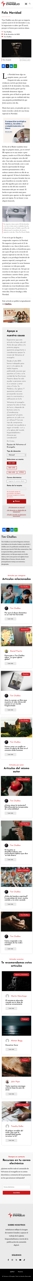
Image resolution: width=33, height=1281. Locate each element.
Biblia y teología (23, 779)
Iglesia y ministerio (21, 974)
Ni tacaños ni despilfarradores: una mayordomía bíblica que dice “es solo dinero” (16, 852)
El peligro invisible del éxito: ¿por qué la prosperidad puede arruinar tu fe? (14, 1133)
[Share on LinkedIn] (11, 66)
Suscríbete (16, 1193)
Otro (21, 472)
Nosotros (20, 1271)
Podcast (25, 1019)
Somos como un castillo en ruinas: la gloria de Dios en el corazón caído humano (16, 748)
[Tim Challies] (24, 59)
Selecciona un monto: (15, 459)
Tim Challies (25, 587)
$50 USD (11, 472)
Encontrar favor (12, 1045)
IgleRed (12, 1271)
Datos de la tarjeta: (14, 485)
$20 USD (11, 468)
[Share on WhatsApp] (15, 66)
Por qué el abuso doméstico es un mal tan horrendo (16, 614)
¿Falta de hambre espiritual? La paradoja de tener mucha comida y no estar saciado (16, 898)
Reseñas (26, 674)
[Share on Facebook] (3, 66)
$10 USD (11, 463)
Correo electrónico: (14, 477)
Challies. (8, 304)
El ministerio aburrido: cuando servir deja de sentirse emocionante (14, 1002)
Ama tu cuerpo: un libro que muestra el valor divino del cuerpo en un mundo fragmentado (16, 703)
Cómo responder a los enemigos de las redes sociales (13, 942)
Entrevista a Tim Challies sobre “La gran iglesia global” (14, 657)
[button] (25, 3)
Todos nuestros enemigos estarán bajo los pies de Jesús (15, 1088)
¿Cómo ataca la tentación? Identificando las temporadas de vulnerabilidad (16, 807)
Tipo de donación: (14, 451)
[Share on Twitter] (7, 66)
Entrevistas (25, 629)
